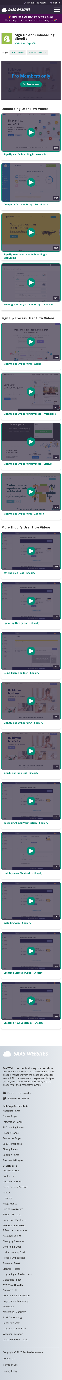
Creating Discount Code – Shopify (23, 972)
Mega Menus (10, 1203)
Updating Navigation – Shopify (22, 623)
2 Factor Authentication (15, 1230)
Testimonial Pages (13, 1160)
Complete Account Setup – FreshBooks (26, 204)
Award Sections (11, 1170)
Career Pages (10, 1116)
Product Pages (11, 1132)
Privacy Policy (10, 1371)
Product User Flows (14, 1225)
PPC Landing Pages (13, 1127)
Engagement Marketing (16, 1301)
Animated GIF (10, 1290)
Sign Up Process (37, 52)
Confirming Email (12, 1246)
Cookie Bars (9, 1176)
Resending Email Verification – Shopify (26, 823)
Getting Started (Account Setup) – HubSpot (29, 304)
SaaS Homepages (12, 1143)
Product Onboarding (14, 1257)
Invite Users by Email (14, 1252)
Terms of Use (10, 1364)
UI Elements (10, 1165)
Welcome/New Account (15, 1339)
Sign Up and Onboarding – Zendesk (24, 513)
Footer (6, 1192)
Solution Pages (11, 1154)
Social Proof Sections (14, 1220)
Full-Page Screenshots (15, 1106)
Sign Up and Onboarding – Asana (22, 363)
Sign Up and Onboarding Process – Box (26, 154)
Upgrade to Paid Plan (14, 1328)
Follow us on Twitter (19, 1098)
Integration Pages (12, 1121)
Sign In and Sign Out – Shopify (21, 773)
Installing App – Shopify (17, 923)
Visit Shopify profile (25, 43)
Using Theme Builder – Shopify (21, 673)
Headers (7, 1198)
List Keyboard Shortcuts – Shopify (23, 873)
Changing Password (14, 1241)
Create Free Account (37, 2)
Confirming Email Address (17, 1295)
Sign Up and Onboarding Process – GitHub (28, 463)
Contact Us (9, 1358)
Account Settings (12, 1235)
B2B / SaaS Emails (13, 1285)
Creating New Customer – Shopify (23, 1022)
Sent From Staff (11, 1323)
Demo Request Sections (15, 1187)
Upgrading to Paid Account (17, 1274)
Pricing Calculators (13, 1209)
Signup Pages (10, 1149)
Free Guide (8, 1306)
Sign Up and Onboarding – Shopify (23, 722)
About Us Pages (11, 1110)
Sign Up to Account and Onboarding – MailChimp (25, 256)
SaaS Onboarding (12, 1317)
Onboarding (17, 52)
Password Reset (11, 1263)
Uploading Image (12, 1279)
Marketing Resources (14, 1312)
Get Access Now (31, 84)
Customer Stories (12, 1181)
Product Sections (12, 1214)
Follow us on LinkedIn (19, 1093)
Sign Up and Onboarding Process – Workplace (30, 413)
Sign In (56, 2)
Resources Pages (12, 1138)
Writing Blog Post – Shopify (19, 573)
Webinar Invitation (13, 1334)
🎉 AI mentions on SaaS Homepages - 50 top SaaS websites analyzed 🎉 (31, 18)
